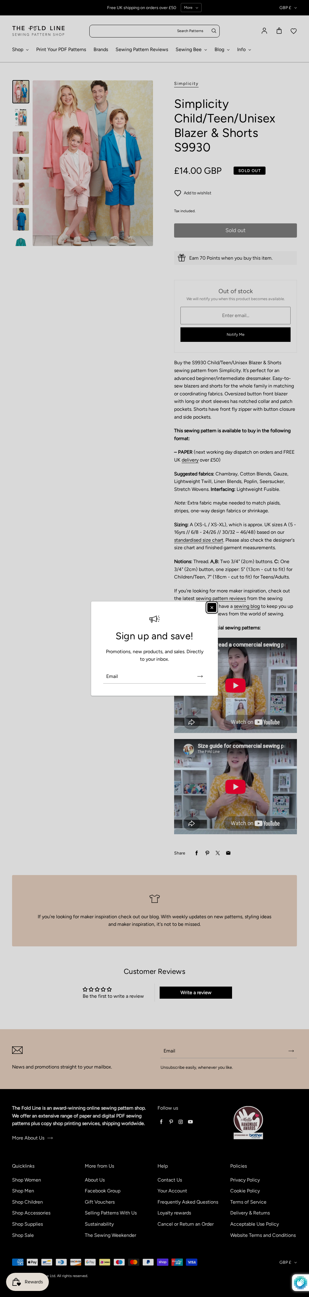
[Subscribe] (200, 676)
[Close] (211, 607)
